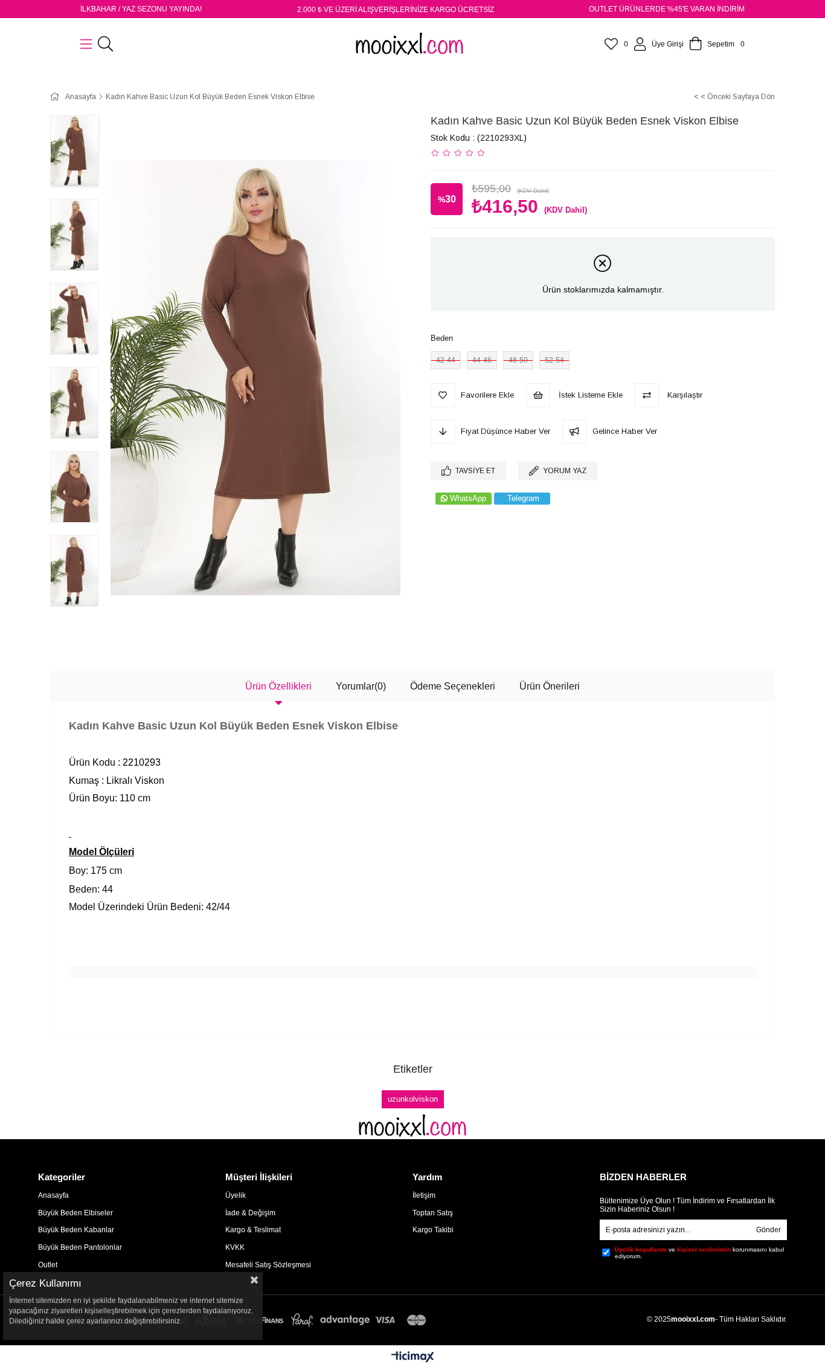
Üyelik (235, 1195)
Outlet (47, 1265)
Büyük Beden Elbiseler (75, 1213)
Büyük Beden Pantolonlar (80, 1247)
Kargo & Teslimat (253, 1230)
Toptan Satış (432, 1213)
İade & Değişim (250, 1213)
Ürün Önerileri (549, 686)
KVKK (235, 1247)
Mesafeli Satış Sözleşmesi (268, 1265)
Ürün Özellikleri (278, 686)
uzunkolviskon (413, 1099)
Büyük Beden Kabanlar (76, 1230)
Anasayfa (53, 1195)
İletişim (423, 1195)
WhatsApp (468, 498)
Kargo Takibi (433, 1230)
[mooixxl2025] (412, 1125)
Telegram (523, 498)
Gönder (768, 1230)
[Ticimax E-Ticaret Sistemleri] (412, 1357)
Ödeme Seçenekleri (452, 686)
